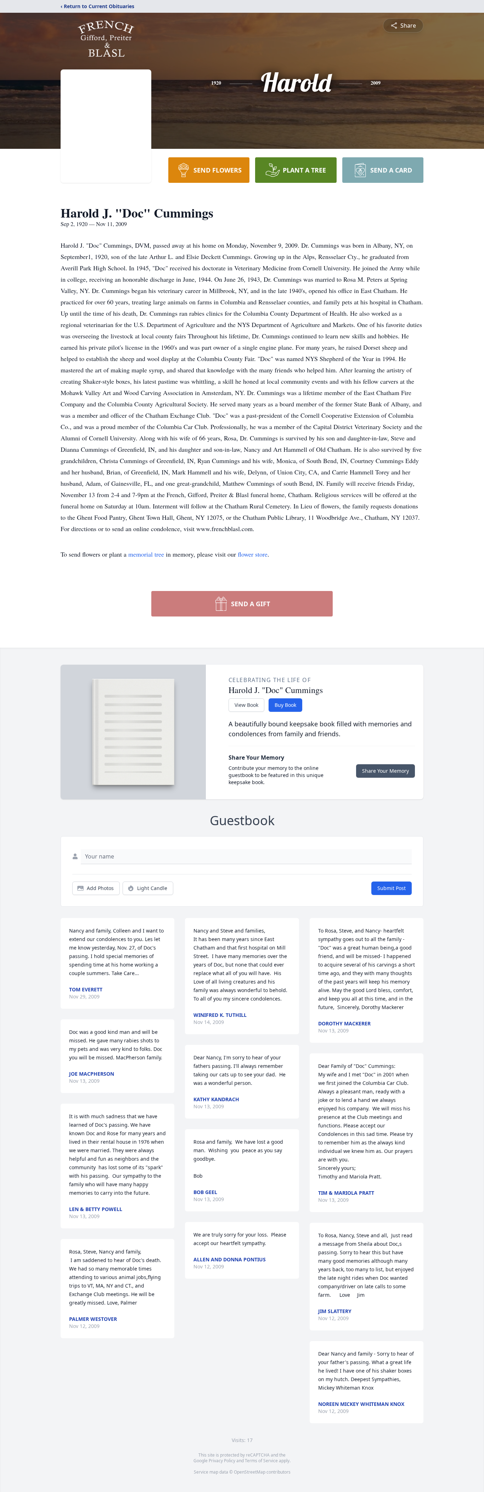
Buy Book (285, 705)
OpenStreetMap (249, 1472)
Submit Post (391, 888)
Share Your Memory (385, 770)
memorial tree (146, 554)
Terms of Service (261, 1461)
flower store (253, 554)
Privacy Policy (222, 1461)
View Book (246, 705)
